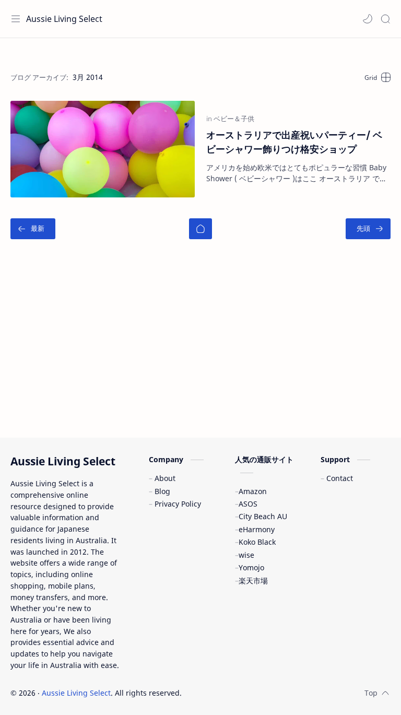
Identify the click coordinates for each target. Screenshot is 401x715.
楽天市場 (253, 580)
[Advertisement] (200, 344)
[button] (367, 19)
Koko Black (257, 542)
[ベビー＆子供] (234, 118)
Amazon (253, 491)
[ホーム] (200, 228)
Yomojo (251, 567)
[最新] (32, 228)
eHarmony (257, 529)
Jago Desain (252, 693)
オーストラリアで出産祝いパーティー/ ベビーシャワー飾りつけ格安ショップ (294, 141)
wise (246, 555)
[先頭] (368, 228)
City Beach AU (263, 516)
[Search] (385, 19)
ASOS (248, 504)
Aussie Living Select (64, 19)
